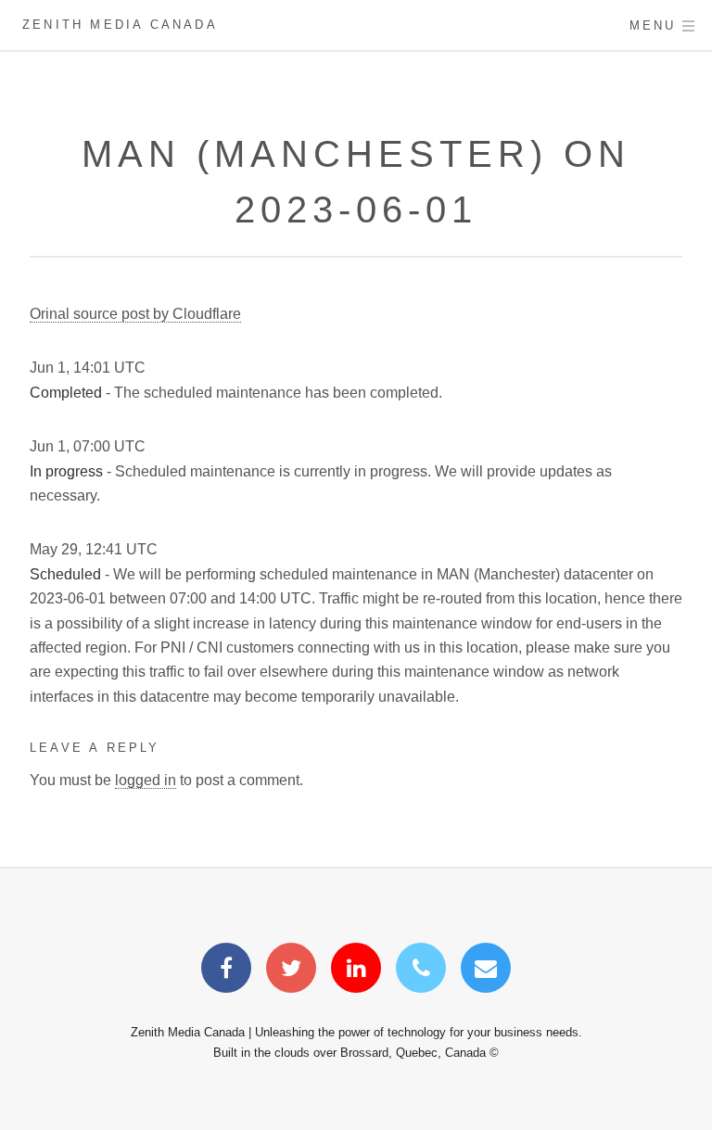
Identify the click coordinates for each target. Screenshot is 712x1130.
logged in (145, 780)
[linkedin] (356, 971)
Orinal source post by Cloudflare (135, 314)
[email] (486, 971)
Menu (653, 25)
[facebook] (226, 971)
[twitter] (291, 971)
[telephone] (421, 971)
